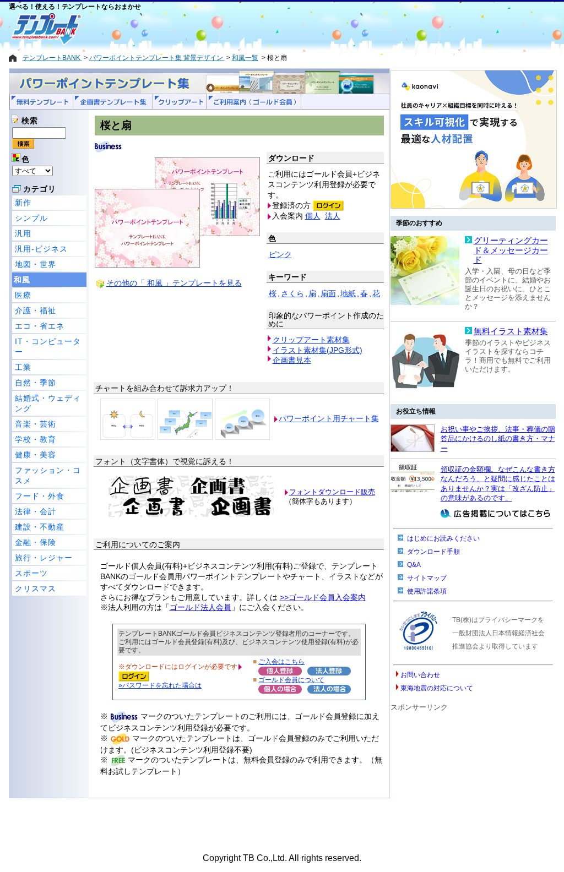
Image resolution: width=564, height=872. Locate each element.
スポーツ (31, 573)
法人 (332, 215)
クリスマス (35, 588)
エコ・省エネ (39, 325)
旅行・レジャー (44, 557)
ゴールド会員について (291, 679)
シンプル (31, 218)
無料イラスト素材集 (511, 331)
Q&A (414, 565)
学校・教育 (35, 439)
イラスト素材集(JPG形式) (317, 350)
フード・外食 (39, 496)
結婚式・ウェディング (48, 403)
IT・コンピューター (48, 346)
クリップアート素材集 (311, 339)
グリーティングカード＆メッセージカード (511, 250)
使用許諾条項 (427, 591)
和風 (22, 279)
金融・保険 (35, 542)
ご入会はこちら (281, 661)
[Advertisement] (243, 28)
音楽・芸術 (35, 423)
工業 (23, 367)
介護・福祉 (35, 310)
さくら (292, 293)
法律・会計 (35, 511)
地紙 (348, 293)
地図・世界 (35, 264)
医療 (23, 295)
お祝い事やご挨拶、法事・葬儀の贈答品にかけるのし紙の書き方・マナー (498, 439)
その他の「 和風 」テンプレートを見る (174, 283)
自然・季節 (35, 382)
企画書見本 (292, 360)
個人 (313, 215)
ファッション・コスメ (48, 475)
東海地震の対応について (436, 688)
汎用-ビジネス (41, 248)
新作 (23, 202)
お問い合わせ (420, 675)
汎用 (23, 233)
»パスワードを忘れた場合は (160, 685)
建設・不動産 (39, 526)
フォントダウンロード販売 (332, 492)
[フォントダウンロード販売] (191, 514)
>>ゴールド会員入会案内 (323, 597)
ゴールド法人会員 (200, 607)
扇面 (328, 293)
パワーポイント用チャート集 (329, 418)
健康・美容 (35, 454)
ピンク (280, 254)
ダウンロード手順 (433, 551)
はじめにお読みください (443, 538)
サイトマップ (427, 578)
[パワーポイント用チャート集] (127, 418)
